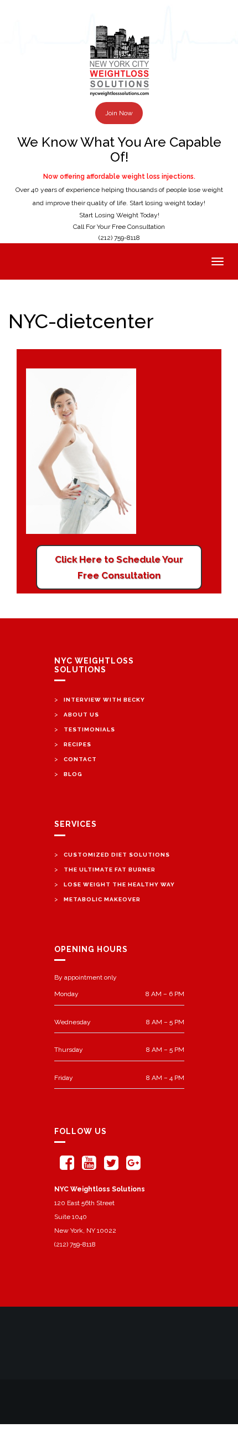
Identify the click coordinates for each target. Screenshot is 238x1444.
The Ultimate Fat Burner (110, 870)
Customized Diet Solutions (117, 855)
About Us (81, 715)
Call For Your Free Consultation (119, 227)
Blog (73, 774)
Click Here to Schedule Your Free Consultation (119, 567)
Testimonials (89, 729)
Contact (80, 759)
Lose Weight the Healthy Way (119, 884)
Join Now (119, 113)
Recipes (77, 744)
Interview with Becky (104, 700)
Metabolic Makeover (102, 899)
